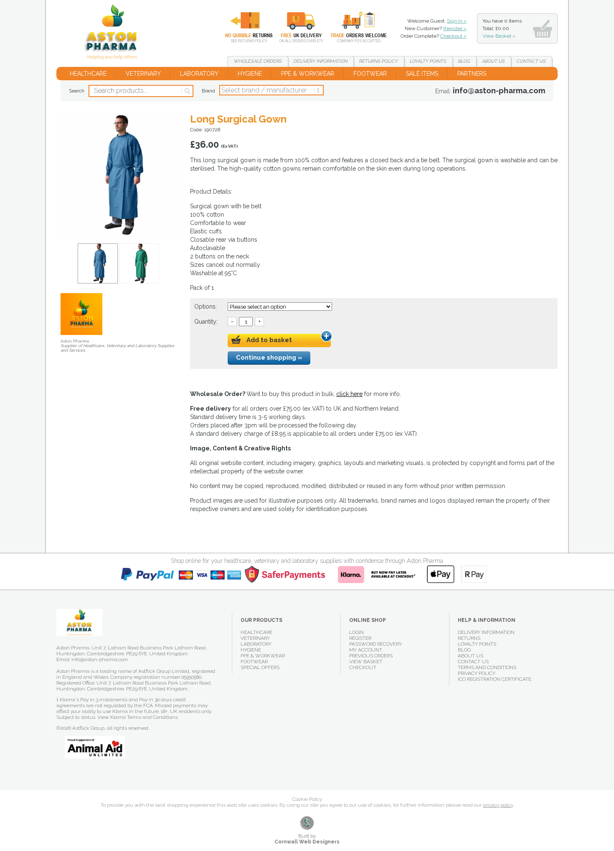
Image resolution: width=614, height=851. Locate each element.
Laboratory (199, 73)
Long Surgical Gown (114, 33)
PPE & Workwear (307, 73)
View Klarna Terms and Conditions (137, 717)
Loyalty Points (477, 644)
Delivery (296, 27)
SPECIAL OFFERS (260, 667)
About (493, 61)
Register (360, 638)
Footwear (370, 73)
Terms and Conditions (487, 667)
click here (349, 394)
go (187, 91)
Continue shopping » (269, 357)
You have (502, 28)
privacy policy (498, 805)
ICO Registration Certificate (494, 679)
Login (356, 632)
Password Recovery (375, 644)
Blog (464, 61)
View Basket (365, 661)
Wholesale (352, 27)
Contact (530, 61)
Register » (455, 28)
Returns (244, 27)
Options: (206, 306)
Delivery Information (486, 632)
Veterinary (143, 73)
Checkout (362, 667)
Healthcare (88, 73)
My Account (365, 650)
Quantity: (206, 321)
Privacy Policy (476, 673)
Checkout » (453, 36)
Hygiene (250, 73)
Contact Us (473, 661)
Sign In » (457, 21)
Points (427, 61)
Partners (471, 73)
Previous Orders (371, 656)
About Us (470, 656)
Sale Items (422, 73)
